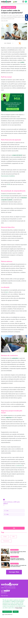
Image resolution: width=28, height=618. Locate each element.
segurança (9, 417)
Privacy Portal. (18, 607)
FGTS (13, 536)
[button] (7, 614)
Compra (5, 536)
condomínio (14, 358)
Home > (4, 7)
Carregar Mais (14, 572)
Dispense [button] (15, 611)
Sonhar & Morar (6, 1)
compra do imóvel (17, 155)
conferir (22, 62)
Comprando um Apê (10, 7)
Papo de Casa (4, 595)
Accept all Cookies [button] (7, 611)
